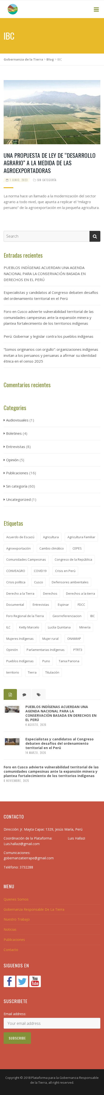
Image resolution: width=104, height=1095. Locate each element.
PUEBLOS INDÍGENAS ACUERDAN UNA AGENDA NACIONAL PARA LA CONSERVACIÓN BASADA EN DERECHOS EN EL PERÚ (45, 273)
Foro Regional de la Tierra (25, 616)
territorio (12, 672)
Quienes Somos (16, 899)
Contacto (11, 949)
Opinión (12, 459)
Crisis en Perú (65, 571)
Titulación (52, 672)
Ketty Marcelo (29, 627)
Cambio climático (51, 548)
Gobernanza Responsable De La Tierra (34, 909)
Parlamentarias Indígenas (46, 649)
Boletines (14, 433)
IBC (92, 616)
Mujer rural (50, 638)
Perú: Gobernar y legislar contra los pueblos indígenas (48, 336)
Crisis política (15, 582)
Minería (84, 627)
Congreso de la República (73, 559)
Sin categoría (46, 180)
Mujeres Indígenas (20, 638)
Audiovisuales (17, 420)
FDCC (81, 604)
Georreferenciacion (67, 616)
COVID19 (40, 571)
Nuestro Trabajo (17, 919)
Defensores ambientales (70, 582)
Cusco (38, 582)
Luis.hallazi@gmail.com (22, 843)
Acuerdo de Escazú (20, 537)
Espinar (63, 604)
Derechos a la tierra (80, 593)
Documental (15, 604)
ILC (8, 627)
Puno (46, 661)
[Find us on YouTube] (35, 981)
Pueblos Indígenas (20, 661)
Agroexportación (18, 548)
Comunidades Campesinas (26, 559)
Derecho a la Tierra (20, 593)
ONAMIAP (74, 638)
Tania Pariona (69, 661)
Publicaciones (17, 472)
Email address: (15, 1014)
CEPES (77, 548)
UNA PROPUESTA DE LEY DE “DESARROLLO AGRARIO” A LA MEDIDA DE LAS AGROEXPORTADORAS (50, 162)
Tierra (32, 672)
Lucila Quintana (59, 627)
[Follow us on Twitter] (22, 981)
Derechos (50, 593)
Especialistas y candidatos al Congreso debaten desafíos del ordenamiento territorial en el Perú (51, 295)
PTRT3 (77, 649)
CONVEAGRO (15, 571)
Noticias (10, 929)
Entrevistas (15, 446)
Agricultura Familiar (81, 537)
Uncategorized (18, 499)
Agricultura (51, 537)
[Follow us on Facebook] (9, 981)
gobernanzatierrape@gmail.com (29, 858)
